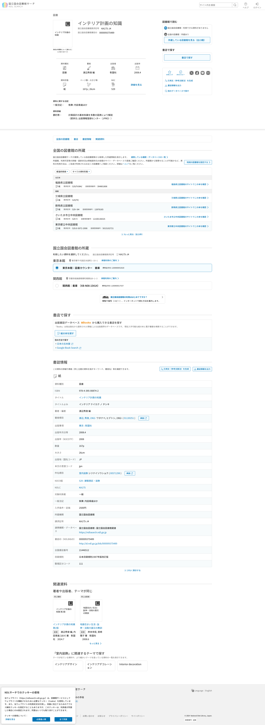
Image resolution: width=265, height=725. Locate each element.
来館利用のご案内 (109, 260)
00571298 (115, 473)
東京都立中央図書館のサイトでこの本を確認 (187, 226)
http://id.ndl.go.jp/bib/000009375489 (98, 543)
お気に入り (169, 74)
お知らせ (101, 716)
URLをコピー (181, 74)
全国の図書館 (62, 139)
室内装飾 (83, 473)
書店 (76, 139)
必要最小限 (41, 719)
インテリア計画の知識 (90, 397)
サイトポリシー (138, 716)
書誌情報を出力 (174, 85)
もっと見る (94, 643)
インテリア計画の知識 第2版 (64, 626)
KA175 (82, 487)
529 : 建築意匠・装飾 (89, 480)
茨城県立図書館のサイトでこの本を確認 (188, 197)
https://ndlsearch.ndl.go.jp (93, 532)
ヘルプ (246, 7)
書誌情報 (86, 139)
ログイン (257, 7)
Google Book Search (68, 347)
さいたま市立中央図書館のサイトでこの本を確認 (185, 216)
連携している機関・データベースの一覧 (148, 157)
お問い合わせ (88, 716)
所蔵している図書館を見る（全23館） (187, 40)
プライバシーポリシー (118, 716)
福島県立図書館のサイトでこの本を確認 (188, 184)
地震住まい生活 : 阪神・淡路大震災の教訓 (91, 626)
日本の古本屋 (64, 343)
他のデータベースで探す (178, 90)
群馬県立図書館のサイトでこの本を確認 (188, 207)
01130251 (129, 418)
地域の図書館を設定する (197, 162)
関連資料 (100, 139)
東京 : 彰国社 (85, 425)
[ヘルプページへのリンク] (67, 51)
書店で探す (187, 57)
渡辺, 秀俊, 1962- (87, 418)
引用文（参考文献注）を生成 (180, 80)
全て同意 (63, 719)
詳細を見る (136, 84)
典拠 (142, 418)
